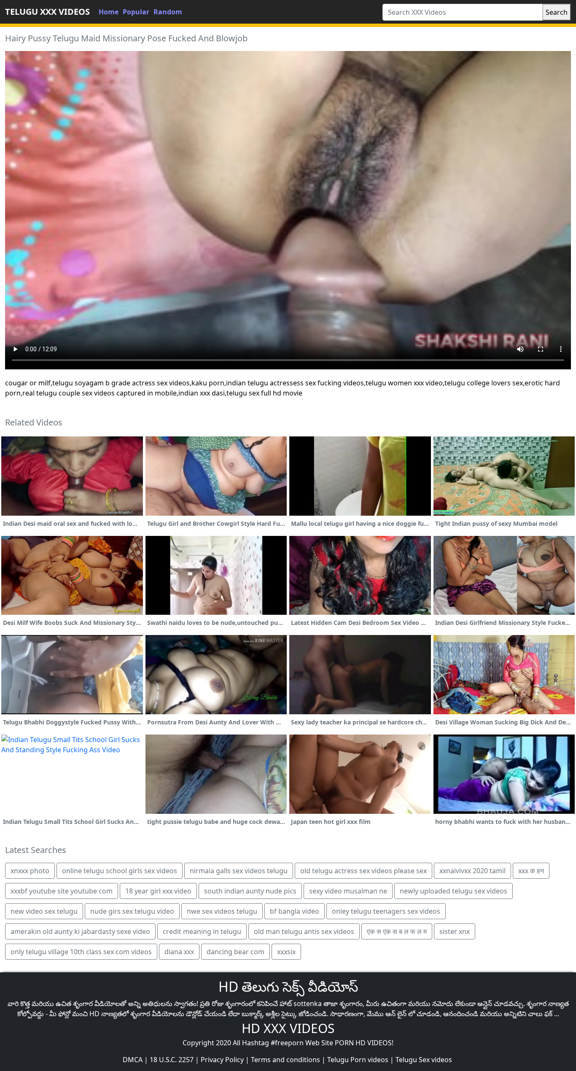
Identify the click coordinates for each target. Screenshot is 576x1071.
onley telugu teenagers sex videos (386, 911)
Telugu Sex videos (424, 1059)
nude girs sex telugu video (132, 911)
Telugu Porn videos (357, 1059)
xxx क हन (531, 870)
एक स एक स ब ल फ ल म (397, 931)
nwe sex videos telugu (222, 911)
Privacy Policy (222, 1059)
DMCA (133, 1059)
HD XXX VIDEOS (288, 1028)
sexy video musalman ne (348, 891)
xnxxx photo (30, 870)
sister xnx (454, 931)
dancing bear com (235, 951)
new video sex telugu (44, 911)
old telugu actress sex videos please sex (363, 870)
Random (167, 11)
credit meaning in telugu (202, 931)
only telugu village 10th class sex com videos (81, 951)
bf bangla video (294, 911)
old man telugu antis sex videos (304, 931)
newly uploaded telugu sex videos (453, 891)
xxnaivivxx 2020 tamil (472, 870)
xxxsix (286, 951)
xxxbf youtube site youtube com (62, 891)
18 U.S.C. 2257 (172, 1059)
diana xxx (179, 951)
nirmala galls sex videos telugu (239, 870)
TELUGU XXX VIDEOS (47, 11)
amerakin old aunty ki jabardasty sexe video (80, 931)
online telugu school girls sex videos (119, 870)
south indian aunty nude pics (250, 891)
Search (557, 12)
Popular (136, 11)
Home (108, 11)
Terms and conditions (285, 1059)
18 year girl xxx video (158, 891)
